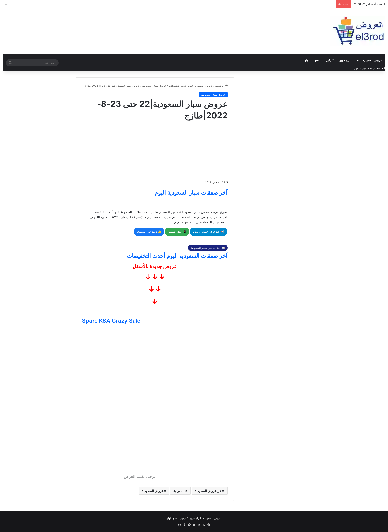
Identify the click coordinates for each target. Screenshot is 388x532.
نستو (317, 60)
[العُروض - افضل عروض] (357, 31)
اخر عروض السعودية (208, 491)
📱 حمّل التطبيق (177, 231)
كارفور (330, 60)
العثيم (382, 68)
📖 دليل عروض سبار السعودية (208, 247)
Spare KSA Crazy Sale (111, 320)
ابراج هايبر (345, 60)
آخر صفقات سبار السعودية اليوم (191, 192)
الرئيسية (220, 85)
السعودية (179, 491)
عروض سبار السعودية (154, 85)
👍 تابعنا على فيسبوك (149, 231)
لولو (307, 60)
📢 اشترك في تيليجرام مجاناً (208, 231)
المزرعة (363, 68)
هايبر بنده (373, 68)
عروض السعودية (372, 60)
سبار (356, 68)
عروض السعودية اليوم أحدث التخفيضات (191, 85)
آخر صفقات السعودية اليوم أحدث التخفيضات (177, 255)
